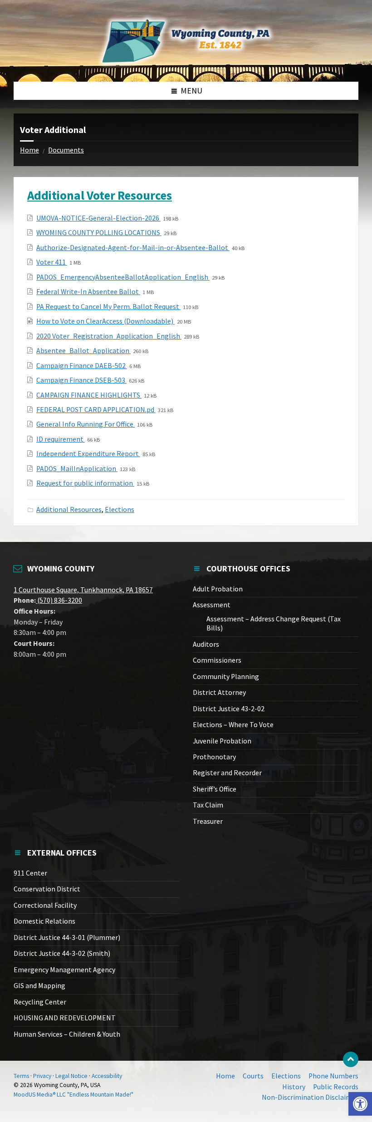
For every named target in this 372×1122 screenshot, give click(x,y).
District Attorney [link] (219, 692)
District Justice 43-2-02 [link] (228, 708)
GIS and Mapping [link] (39, 985)
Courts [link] (253, 1076)
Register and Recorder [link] (227, 772)
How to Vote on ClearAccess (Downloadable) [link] (105, 321)
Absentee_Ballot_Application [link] (83, 350)
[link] (360, 1104)
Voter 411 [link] (51, 262)
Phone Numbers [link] (333, 1076)
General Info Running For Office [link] (85, 424)
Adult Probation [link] (218, 589)
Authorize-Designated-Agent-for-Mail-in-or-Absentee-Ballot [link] (133, 247)
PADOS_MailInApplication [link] (76, 468)
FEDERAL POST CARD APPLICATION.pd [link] (96, 409)
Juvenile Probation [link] (222, 741)
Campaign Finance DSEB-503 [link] (81, 380)
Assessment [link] (211, 604)
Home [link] (29, 150)
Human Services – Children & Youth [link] (67, 1034)
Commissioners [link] (217, 660)
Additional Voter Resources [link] (99, 195)
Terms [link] (21, 1076)
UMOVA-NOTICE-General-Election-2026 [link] (98, 218)
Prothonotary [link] (214, 757)
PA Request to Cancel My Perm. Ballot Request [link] (108, 306)
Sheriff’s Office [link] (214, 789)
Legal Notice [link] (71, 1076)
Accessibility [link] (107, 1076)
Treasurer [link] (208, 821)
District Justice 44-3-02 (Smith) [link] (62, 953)
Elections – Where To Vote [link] (233, 724)
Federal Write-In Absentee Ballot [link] (88, 291)
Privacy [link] (42, 1076)
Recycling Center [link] (40, 1002)
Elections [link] (119, 509)
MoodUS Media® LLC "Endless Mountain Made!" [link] (73, 1094)
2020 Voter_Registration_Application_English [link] (108, 336)
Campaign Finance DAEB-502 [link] (81, 365)
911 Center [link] (30, 873)
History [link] (293, 1087)
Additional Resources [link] (69, 509)
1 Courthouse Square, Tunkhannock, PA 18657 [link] (83, 590)
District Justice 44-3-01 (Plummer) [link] (67, 937)
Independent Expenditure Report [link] (88, 453)
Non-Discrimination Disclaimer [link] (310, 1097)
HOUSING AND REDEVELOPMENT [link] (65, 1018)
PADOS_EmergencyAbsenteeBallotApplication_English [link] (123, 277)
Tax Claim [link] (208, 805)
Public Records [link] (335, 1087)
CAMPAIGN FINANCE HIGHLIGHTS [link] (89, 395)
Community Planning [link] (226, 676)
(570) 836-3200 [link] (59, 600)
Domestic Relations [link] (44, 921)
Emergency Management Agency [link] (64, 969)
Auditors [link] (206, 644)
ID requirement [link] (60, 439)
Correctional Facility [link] (45, 905)
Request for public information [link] (85, 483)
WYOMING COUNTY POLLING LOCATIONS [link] (99, 232)
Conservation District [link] (47, 889)
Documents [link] (66, 150)
